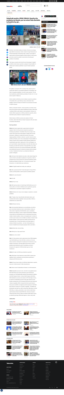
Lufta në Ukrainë (32, 15)
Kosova (19, 10)
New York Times (48, 364)
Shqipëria (14, 10)
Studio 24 (21, 380)
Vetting (21, 383)
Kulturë (37, 10)
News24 (8, 369)
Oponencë (21, 376)
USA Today (47, 379)
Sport (28, 10)
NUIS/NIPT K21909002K (10, 378)
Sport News (21, 379)
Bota (33, 10)
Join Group (31, 303)
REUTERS (47, 370)
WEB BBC (47, 367)
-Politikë (9, 16)
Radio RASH (8, 372)
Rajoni (24, 10)
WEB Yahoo (47, 376)
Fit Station (21, 367)
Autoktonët (21, 364)
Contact (8, 381)
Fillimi (8, 10)
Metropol (43, 10)
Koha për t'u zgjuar (22, 370)
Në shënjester (21, 373)
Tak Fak (21, 382)
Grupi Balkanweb (25, 304)
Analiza (48, 10)
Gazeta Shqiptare (9, 370)
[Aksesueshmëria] (2, 390)
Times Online (47, 373)
